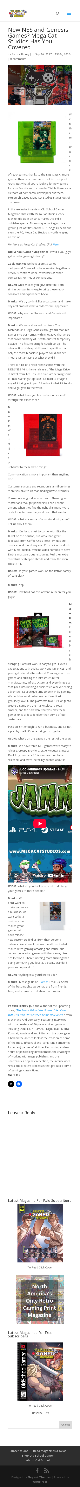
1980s (58, 54)
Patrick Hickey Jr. (22, 54)
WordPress (40, 1482)
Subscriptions (19, 1451)
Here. (56, 244)
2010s (67, 54)
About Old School (38, 1460)
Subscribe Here (40, 1413)
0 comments (18, 59)
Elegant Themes (39, 1477)
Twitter (43, 982)
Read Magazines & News (49, 1451)
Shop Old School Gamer (38, 1455)
